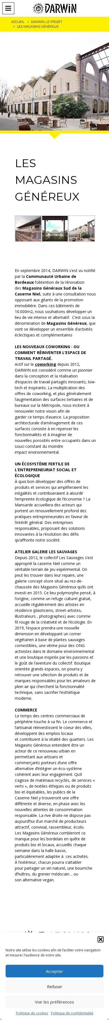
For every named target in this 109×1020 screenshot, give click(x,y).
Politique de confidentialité (72, 1013)
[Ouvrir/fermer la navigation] (10, 8)
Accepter (54, 971)
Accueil (17, 22)
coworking (45, 364)
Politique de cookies (32, 1013)
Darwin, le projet (46, 22)
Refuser (54, 986)
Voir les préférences (54, 1002)
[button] (100, 939)
